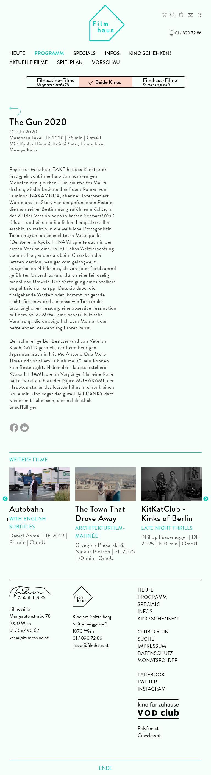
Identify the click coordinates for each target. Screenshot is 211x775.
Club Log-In (153, 631)
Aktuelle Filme (28, 62)
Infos (112, 53)
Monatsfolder (158, 660)
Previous (5, 499)
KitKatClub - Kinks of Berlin (167, 513)
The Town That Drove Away (100, 513)
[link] (181, 14)
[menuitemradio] (52, 82)
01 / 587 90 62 (24, 630)
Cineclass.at (149, 735)
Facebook (151, 674)
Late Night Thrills (167, 528)
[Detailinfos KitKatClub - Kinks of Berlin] (171, 484)
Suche (146, 638)
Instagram (152, 689)
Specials (84, 53)
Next (206, 499)
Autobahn (26, 509)
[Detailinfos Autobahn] (39, 484)
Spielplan (70, 62)
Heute (17, 53)
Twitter (147, 681)
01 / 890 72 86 (188, 33)
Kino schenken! (150, 53)
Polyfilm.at (148, 728)
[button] (164, 14)
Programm (49, 53)
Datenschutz (155, 653)
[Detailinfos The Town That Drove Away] (105, 484)
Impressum (152, 646)
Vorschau (106, 62)
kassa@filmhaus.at (91, 645)
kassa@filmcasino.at (29, 637)
